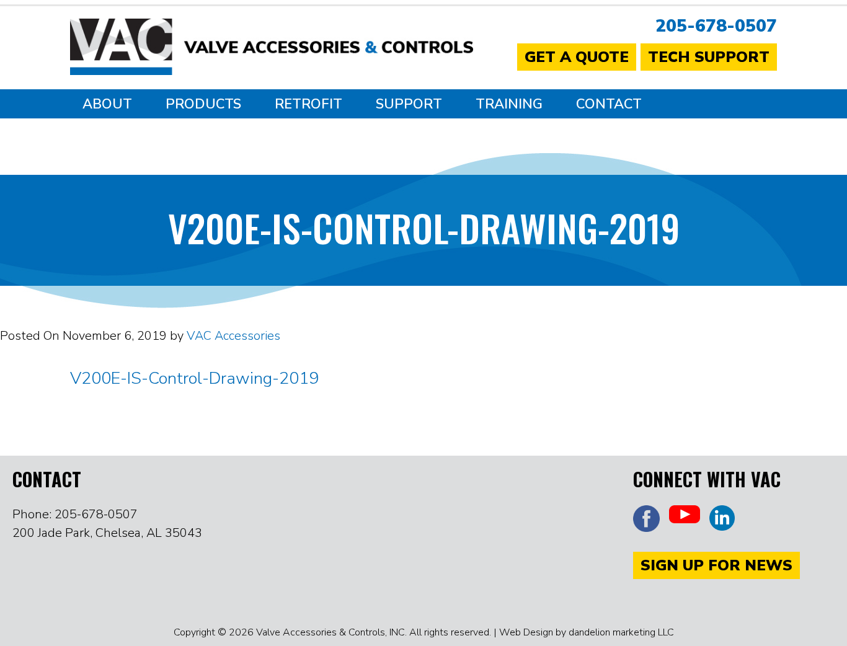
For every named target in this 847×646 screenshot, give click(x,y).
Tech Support (708, 57)
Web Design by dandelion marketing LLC (586, 632)
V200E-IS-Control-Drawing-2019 (194, 378)
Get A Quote (577, 57)
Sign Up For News (716, 565)
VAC (271, 50)
